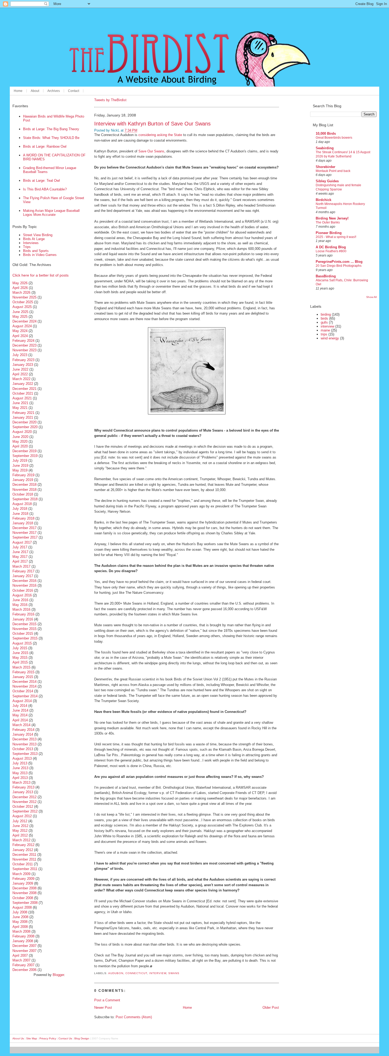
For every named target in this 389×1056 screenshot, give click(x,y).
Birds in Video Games (40, 255)
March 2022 (21, 379)
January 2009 (22, 883)
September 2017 (25, 537)
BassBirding (326, 276)
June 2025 (20, 312)
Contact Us (65, 1038)
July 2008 (19, 912)
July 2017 (19, 547)
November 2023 (24, 350)
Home (18, 90)
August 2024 (22, 326)
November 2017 (24, 533)
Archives (53, 90)
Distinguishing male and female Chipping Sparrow (338, 187)
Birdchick (323, 200)
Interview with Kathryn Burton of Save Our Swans (152, 123)
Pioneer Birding (329, 233)
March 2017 (21, 566)
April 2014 (20, 720)
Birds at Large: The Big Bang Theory (51, 129)
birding (326, 314)
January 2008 (22, 941)
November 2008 (24, 893)
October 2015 (22, 634)
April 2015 (20, 662)
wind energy (330, 338)
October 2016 (22, 590)
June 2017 (20, 552)
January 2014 (22, 734)
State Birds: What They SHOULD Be (51, 138)
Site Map (31, 1038)
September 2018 (25, 499)
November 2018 (24, 490)
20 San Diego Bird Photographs (338, 266)
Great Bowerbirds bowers (334, 137)
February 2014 (23, 730)
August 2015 (22, 643)
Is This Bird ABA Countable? (45, 189)
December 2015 (24, 624)
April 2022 (20, 374)
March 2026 (21, 293)
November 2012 (24, 802)
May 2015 (20, 658)
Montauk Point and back (333, 171)
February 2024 (23, 341)
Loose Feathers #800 (331, 251)
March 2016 (21, 609)
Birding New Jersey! (332, 218)
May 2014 (20, 715)
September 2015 (25, 638)
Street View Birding (37, 235)
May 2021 (20, 408)
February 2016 (23, 614)
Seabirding (325, 148)
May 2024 (20, 331)
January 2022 (22, 384)
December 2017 (24, 528)
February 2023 (23, 360)
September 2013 (25, 754)
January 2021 (22, 417)
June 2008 (20, 917)
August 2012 (22, 816)
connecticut (136, 973)
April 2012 (20, 835)
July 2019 (19, 460)
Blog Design (81, 1038)
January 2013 (22, 792)
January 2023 (22, 365)
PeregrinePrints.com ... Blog (339, 262)
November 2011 (24, 859)
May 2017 (20, 557)
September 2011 (24, 869)
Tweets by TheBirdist (110, 100)
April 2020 (20, 446)
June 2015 (20, 653)
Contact (73, 90)
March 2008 (21, 931)
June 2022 (20, 369)
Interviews (31, 243)
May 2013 (20, 773)
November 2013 (24, 744)
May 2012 (20, 831)
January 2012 (22, 850)
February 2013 (23, 787)
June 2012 (20, 826)
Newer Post (103, 1008)
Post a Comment (107, 1000)
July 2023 (19, 355)
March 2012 (21, 840)
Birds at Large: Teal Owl (41, 181)
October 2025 (22, 302)
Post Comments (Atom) (134, 1017)
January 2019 (22, 480)
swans (173, 973)
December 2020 (24, 422)
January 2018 (22, 523)
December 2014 (24, 682)
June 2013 (20, 768)
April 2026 (20, 288)
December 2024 (24, 321)
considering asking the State (160, 135)
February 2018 (23, 518)
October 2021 (22, 393)
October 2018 (22, 494)
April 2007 (20, 955)
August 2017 (22, 542)
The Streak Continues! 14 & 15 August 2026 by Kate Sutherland (343, 154)
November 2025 (24, 297)
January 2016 (22, 619)
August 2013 (22, 758)
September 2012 (25, 811)
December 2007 (24, 946)
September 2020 (25, 427)
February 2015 (23, 672)
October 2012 (22, 807)
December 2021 (24, 389)
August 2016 (22, 595)
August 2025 (22, 307)
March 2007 (21, 960)
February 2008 (23, 936)
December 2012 (24, 797)
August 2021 (22, 398)
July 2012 (19, 821)
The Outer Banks (328, 222)
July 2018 (19, 509)
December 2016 (24, 581)
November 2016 (24, 585)
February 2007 (23, 965)
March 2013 (21, 782)
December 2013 (24, 739)
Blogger (58, 975)
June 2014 (20, 710)
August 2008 (22, 907)
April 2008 (20, 927)
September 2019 (25, 456)
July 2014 (19, 706)
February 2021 (23, 413)
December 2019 (24, 451)
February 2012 (23, 845)
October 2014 (22, 691)
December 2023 (24, 345)
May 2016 (20, 605)
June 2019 (20, 466)
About (35, 90)
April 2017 (20, 561)
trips (324, 334)
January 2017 (22, 576)
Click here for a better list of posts (40, 275)
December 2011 (24, 855)
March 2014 (21, 725)
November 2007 (24, 951)
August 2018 (22, 504)
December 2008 (24, 888)
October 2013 (22, 749)
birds (324, 318)
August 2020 (22, 432)
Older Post (271, 1008)
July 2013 (19, 763)
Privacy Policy (47, 1038)
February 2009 (23, 879)
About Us (18, 1038)
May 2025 (20, 317)
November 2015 (24, 629)
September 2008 (25, 903)
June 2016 (20, 600)
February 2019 (23, 475)
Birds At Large (34, 239)
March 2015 (21, 667)
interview (157, 973)
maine (325, 330)
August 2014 (22, 701)
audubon (115, 973)
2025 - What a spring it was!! (336, 237)
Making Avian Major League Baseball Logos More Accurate (51, 213)
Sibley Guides (327, 181)
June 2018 (20, 514)
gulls (324, 322)
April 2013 (20, 778)
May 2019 (20, 470)
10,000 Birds (326, 133)
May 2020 (20, 441)
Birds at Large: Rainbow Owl (44, 146)
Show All (371, 297)
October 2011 (22, 864)
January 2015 (22, 677)
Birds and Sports (36, 251)
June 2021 (20, 403)
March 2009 (21, 874)
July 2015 (19, 648)
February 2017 (23, 571)
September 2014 (25, 696)
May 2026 (20, 283)
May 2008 (20, 922)
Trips (27, 247)
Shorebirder (325, 167)
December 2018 (24, 485)
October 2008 (22, 898)
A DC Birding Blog (331, 247)
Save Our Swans (151, 151)
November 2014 (24, 686)
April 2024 (20, 336)
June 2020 (20, 437)
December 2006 (24, 970)
